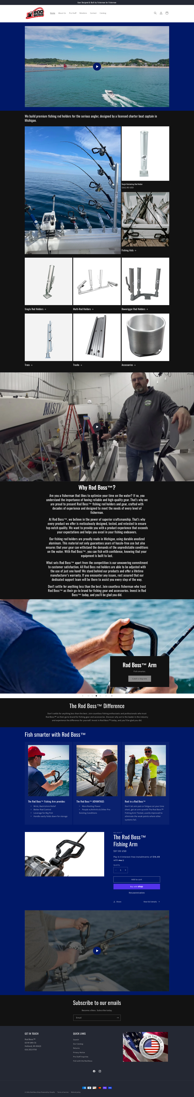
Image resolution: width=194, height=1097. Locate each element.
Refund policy (76, 1092)
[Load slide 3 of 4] (96, 696)
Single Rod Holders (34, 309)
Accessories (127, 364)
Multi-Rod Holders (82, 309)
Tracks (76, 364)
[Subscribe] (118, 1018)
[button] (155, 13)
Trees (27, 364)
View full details (150, 901)
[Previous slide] (83, 696)
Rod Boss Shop (35, 1092)
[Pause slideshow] (111, 696)
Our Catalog (78, 1044)
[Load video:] (97, 426)
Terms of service (63, 1092)
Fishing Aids (128, 250)
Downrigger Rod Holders (133, 309)
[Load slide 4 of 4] (100, 696)
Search (76, 1039)
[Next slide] (106, 696)
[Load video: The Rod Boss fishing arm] (97, 950)
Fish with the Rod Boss (82, 1061)
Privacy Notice (79, 1052)
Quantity (116, 865)
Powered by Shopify (48, 1092)
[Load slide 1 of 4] (88, 696)
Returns (76, 1048)
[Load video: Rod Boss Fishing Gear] (97, 66)
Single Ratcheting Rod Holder (132, 184)
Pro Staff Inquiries (80, 1056)
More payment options (137, 892)
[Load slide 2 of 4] (92, 696)
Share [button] (118, 901)
